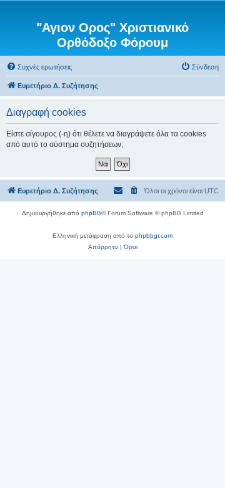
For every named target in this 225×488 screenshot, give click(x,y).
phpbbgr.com (153, 235)
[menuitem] (39, 66)
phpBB (91, 213)
